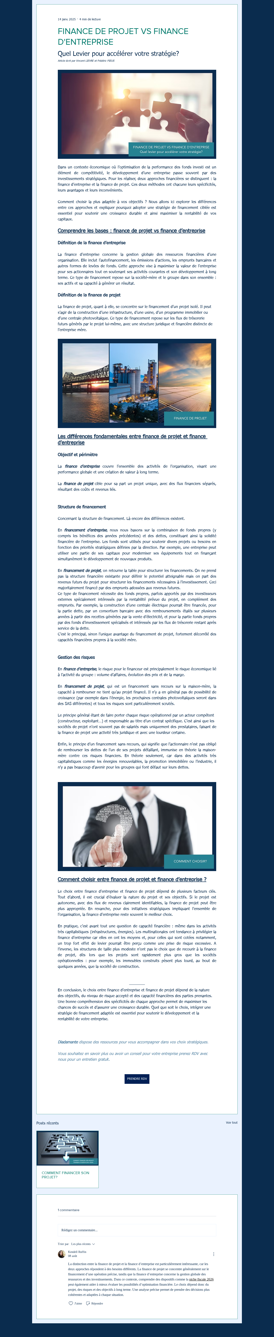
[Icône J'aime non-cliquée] (71, 1303)
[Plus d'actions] (213, 1254)
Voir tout (232, 1122)
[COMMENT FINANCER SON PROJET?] (67, 1148)
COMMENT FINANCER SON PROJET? (65, 1175)
